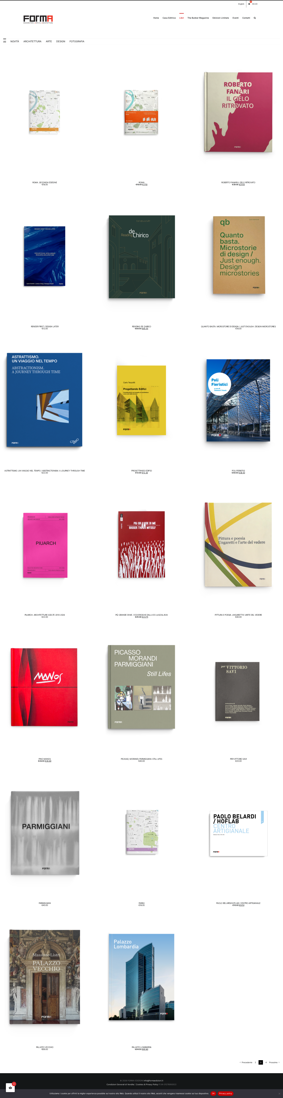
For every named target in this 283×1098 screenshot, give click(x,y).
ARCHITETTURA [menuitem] (32, 41)
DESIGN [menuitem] (60, 41)
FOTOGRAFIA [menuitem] (77, 41)
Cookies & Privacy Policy (147, 1084)
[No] (279, 1093)
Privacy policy (225, 1093)
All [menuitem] (4, 41)
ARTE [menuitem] (49, 41)
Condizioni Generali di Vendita (120, 1084)
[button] (255, 17)
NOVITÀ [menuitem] (14, 41)
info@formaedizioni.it (153, 1080)
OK (213, 1093)
